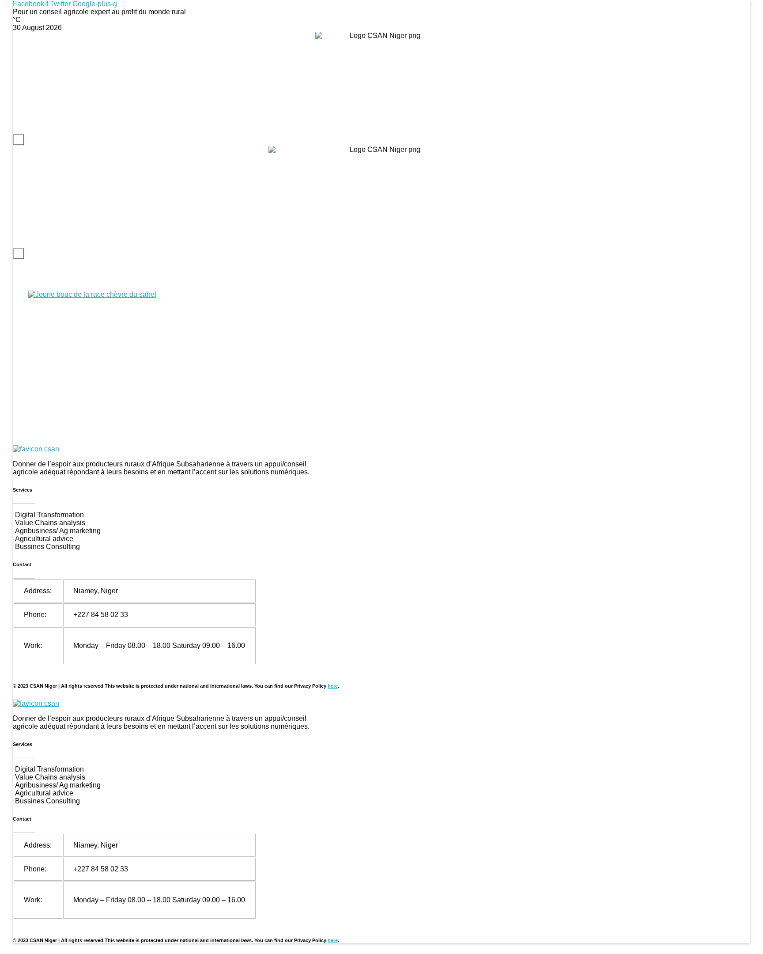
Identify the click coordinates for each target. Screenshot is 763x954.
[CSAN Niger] (36, 449)
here (333, 686)
